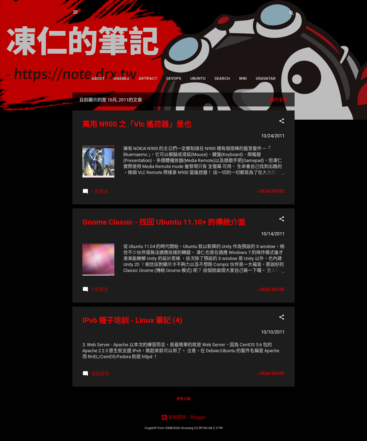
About (98, 78)
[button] (282, 121)
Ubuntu (197, 78)
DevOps (173, 78)
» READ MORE (271, 191)
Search (222, 78)
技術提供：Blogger (186, 417)
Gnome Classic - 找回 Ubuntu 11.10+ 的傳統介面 (163, 222)
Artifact (148, 78)
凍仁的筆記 (184, 36)
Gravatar (266, 78)
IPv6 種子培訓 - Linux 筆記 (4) (132, 320)
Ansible (122, 78)
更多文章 (183, 399)
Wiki (243, 78)
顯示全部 (279, 99)
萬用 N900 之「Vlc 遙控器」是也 (136, 124)
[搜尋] (292, 13)
